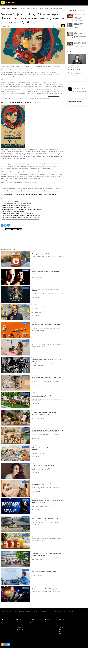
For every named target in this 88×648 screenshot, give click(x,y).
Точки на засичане (34, 625)
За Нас (9, 611)
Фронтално (47, 622)
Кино (60, 622)
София (20, 229)
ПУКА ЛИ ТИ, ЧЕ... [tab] (72, 10)
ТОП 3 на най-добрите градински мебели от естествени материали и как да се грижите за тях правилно (47, 430)
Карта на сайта (44, 611)
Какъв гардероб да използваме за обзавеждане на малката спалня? (80, 25)
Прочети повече (35, 260)
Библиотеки (62, 633)
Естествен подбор (20, 625)
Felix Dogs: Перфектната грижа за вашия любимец (13, 211)
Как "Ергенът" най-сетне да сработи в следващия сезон (80, 44)
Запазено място (19, 622)
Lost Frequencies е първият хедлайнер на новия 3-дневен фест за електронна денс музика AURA (30, 194)
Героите (47, 619)
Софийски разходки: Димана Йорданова (42, 465)
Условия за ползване (18, 611)
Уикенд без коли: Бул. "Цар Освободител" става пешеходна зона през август (44, 519)
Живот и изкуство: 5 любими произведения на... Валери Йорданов (17, 213)
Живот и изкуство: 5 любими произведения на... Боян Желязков (16, 207)
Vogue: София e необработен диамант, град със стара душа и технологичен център (26, 98)
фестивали (15, 229)
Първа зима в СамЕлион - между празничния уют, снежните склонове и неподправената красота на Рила (79, 34)
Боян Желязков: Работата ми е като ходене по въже (76, 68)
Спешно (71, 611)
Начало (4, 611)
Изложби (61, 629)
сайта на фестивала (53, 96)
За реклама (53, 611)
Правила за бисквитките (32, 611)
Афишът (29, 2)
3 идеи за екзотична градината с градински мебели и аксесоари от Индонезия (20, 217)
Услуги (65, 611)
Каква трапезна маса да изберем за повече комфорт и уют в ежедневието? (79, 16)
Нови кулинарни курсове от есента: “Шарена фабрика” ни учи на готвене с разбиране (22, 209)
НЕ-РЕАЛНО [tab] (81, 10)
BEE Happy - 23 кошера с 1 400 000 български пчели (14, 201)
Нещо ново (25, 252)
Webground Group (74, 643)
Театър (61, 627)
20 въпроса (35, 2)
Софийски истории (34, 622)
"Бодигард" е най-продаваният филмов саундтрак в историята (16, 203)
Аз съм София (8, 229)
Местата (18, 619)
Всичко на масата (20, 627)
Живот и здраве (19, 629)
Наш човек (24, 2)
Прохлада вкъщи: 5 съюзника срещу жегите (43, 571)
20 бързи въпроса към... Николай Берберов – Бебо (45, 589)
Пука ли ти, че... (5, 622)
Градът (32, 619)
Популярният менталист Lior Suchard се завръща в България (16, 205)
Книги (60, 631)
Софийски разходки (42, 2)
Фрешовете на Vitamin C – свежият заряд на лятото (45, 536)
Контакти (59, 611)
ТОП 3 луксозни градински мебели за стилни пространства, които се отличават (20, 219)
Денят (19, 2)
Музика (61, 625)
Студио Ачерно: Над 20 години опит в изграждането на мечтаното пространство (21, 215)
